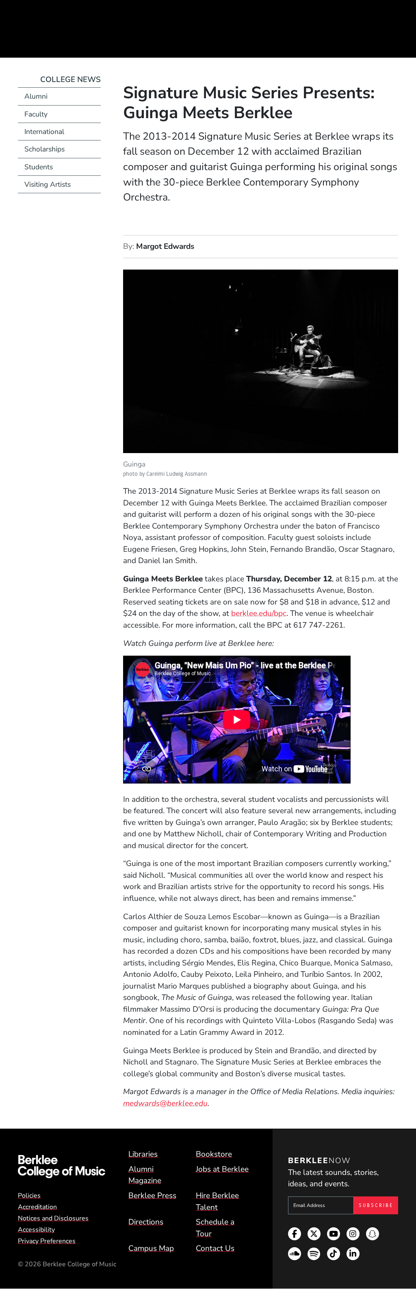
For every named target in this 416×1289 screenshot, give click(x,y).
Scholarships (44, 149)
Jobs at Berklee (222, 1169)
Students (38, 167)
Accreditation (37, 1207)
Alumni (36, 96)
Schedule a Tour (215, 1228)
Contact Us (215, 1248)
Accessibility (36, 1229)
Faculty (36, 114)
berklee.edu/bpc (258, 613)
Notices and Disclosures (53, 1218)
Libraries (143, 1154)
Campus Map (151, 1248)
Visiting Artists (47, 184)
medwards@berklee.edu (165, 1103)
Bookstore (214, 1154)
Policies (29, 1195)
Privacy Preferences (47, 1241)
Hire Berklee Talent (217, 1201)
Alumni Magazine (144, 1175)
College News (70, 79)
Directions (145, 1222)
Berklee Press (152, 1195)
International (44, 131)
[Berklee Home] (61, 1166)
